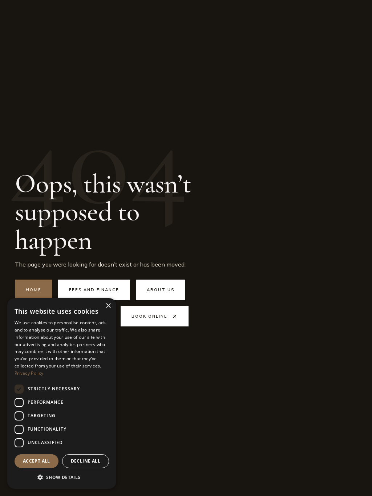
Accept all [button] (36, 461)
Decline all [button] (85, 461)
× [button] (108, 306)
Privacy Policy (29, 373)
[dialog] (61, 393)
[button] (62, 477)
